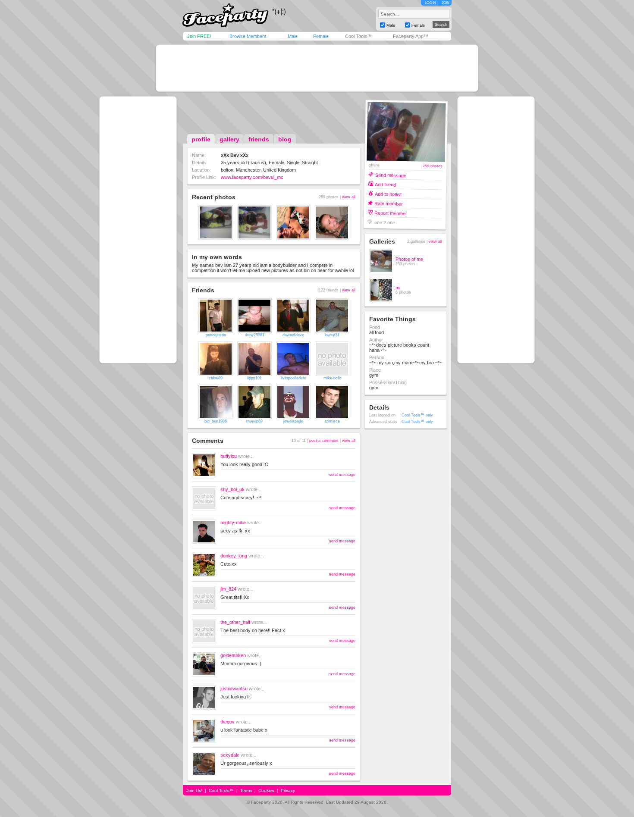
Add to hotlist (388, 194)
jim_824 (228, 589)
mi (397, 287)
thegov (227, 721)
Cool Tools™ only (417, 415)
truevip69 (254, 421)
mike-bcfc (332, 378)
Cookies (266, 790)
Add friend (385, 184)
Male (293, 36)
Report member (390, 213)
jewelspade (293, 421)
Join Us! (194, 790)
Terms (246, 790)
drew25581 (254, 335)
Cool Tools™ (358, 36)
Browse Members (248, 36)
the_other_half (235, 622)
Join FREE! (199, 36)
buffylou (228, 456)
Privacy (288, 790)
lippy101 (254, 378)
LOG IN (430, 3)
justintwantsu (234, 688)
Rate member (388, 203)
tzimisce (332, 421)
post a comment (324, 440)
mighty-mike (233, 522)
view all (348, 197)
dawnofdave (293, 335)
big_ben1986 (215, 421)
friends (258, 139)
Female (321, 36)
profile (200, 139)
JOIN (445, 3)
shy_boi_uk (232, 489)
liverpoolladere (293, 378)
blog (285, 139)
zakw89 (216, 378)
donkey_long (233, 555)
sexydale (229, 755)
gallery (229, 139)
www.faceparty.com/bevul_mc (252, 177)
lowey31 (332, 335)
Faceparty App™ (410, 36)
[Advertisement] (317, 68)
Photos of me (409, 259)
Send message (390, 175)
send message (342, 475)
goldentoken (233, 655)
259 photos (433, 166)
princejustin (216, 335)
